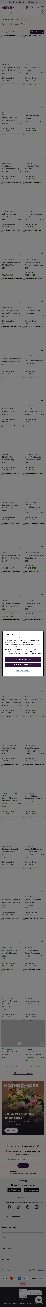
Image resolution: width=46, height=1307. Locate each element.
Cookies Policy (10, 651)
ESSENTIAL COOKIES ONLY (23, 665)
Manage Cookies (23, 671)
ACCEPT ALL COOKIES (23, 659)
